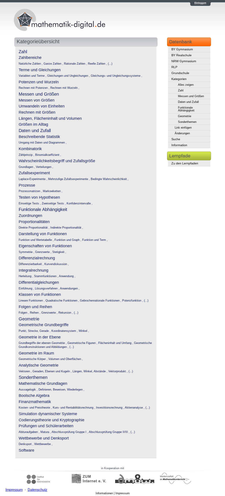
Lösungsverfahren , (47, 288)
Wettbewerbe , (43, 444)
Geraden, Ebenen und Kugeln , (53, 371)
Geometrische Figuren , (82, 343)
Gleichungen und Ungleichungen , (69, 75)
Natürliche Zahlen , (31, 63)
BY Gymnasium (182, 49)
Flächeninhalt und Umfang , (116, 343)
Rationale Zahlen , (76, 63)
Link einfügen (183, 127)
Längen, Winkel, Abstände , (90, 371)
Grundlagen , (27, 167)
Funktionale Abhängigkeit (186, 109)
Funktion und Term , (95, 240)
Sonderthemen (187, 122)
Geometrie (184, 116)
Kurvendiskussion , (56, 264)
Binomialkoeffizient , (48, 154)
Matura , (46, 432)
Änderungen (182, 133)
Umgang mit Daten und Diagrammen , (43, 142)
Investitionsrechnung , (110, 407)
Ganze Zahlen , (54, 63)
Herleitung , (26, 276)
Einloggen (200, 3)
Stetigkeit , (59, 252)
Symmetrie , (27, 252)
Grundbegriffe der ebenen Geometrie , (43, 343)
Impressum (122, 493)
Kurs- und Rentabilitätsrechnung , (74, 407)
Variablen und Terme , (33, 75)
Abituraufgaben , (29, 432)
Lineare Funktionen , (32, 300)
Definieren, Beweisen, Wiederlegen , (61, 389)
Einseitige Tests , (30, 203)
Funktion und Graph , (68, 240)
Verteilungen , (44, 167)
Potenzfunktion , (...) (135, 300)
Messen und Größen (191, 96)
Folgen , (24, 312)
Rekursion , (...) (68, 312)
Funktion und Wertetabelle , (36, 240)
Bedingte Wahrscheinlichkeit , (110, 179)
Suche (175, 139)
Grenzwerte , (43, 252)
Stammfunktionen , (46, 276)
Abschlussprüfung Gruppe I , (70, 432)
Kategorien (179, 79)
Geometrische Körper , (33, 359)
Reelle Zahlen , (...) (100, 63)
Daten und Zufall (188, 102)
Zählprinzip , (27, 154)
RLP (174, 67)
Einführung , (27, 288)
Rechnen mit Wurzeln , (64, 87)
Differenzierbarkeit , (31, 264)
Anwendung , (67, 276)
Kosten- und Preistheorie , (36, 407)
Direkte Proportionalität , (34, 227)
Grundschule (180, 73)
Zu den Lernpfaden (184, 163)
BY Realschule (181, 55)
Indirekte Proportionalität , (66, 227)
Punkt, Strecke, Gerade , (35, 330)
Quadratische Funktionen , (62, 300)
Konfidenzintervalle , (80, 203)
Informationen (104, 493)
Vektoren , (26, 371)
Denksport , (26, 444)
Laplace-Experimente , (33, 179)
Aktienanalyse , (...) (137, 407)
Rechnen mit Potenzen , (34, 87)
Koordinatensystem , (65, 330)
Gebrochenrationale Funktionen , (101, 300)
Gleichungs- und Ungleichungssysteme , (116, 75)
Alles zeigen (186, 84)
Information (179, 145)
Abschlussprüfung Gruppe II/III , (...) (112, 432)
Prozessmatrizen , (31, 191)
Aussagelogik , (28, 389)
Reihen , (35, 312)
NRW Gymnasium (183, 61)
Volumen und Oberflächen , (65, 359)
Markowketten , (52, 191)
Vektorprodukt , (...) (120, 371)
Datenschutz (37, 490)
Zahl (180, 90)
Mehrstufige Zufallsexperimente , (69, 179)
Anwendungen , (70, 288)
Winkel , (84, 330)
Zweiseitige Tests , (54, 203)
